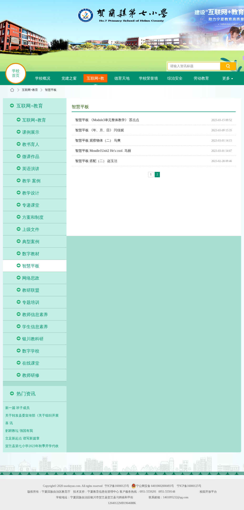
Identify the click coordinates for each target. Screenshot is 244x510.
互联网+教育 (95, 79)
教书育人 (30, 144)
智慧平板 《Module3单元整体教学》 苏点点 (107, 120)
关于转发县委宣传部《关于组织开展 (32, 415)
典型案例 (30, 241)
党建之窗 (69, 78)
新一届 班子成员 (17, 408)
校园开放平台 (208, 491)
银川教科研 (33, 339)
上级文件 (30, 229)
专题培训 (30, 302)
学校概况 (42, 78)
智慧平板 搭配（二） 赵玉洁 (96, 161)
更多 (226, 78)
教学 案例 (31, 180)
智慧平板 (50, 90)
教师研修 (30, 375)
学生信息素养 (35, 326)
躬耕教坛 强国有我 (19, 431)
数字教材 (30, 253)
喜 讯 (9, 423)
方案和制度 (33, 217)
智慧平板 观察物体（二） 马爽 (98, 140)
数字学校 (30, 351)
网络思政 (30, 278)
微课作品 (30, 156)
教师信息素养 (35, 314)
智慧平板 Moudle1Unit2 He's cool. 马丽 (103, 151)
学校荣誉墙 (148, 78)
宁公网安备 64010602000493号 (155, 486)
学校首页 (16, 73)
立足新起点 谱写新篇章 (22, 438)
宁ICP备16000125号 (117, 486)
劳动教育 (201, 78)
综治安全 (175, 78)
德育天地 (122, 78)
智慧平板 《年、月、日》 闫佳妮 (99, 130)
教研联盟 (30, 290)
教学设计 (30, 193)
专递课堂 (30, 205)
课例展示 (30, 132)
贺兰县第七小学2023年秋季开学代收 (32, 446)
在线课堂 (30, 363)
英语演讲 (30, 168)
